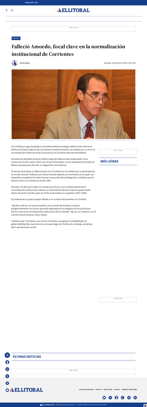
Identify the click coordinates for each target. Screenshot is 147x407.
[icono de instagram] (135, 398)
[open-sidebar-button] (6, 10)
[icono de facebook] (116, 398)
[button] (7, 362)
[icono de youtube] (104, 398)
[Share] (7, 355)
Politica (16, 38)
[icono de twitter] (110, 398)
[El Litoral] (73, 10)
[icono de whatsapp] (122, 398)
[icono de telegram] (129, 398)
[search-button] (12, 10)
